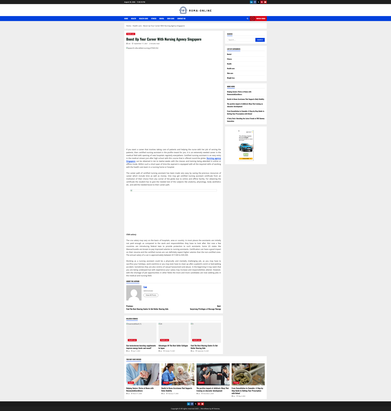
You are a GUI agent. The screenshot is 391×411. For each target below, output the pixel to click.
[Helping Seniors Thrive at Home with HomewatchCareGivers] (142, 374)
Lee (129, 44)
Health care (143, 18)
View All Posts (151, 295)
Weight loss (231, 78)
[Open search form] (247, 19)
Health (133, 18)
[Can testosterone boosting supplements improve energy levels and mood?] (141, 333)
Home (126, 18)
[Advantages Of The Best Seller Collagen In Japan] (174, 333)
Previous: (147, 307)
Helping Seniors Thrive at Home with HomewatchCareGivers (239, 93)
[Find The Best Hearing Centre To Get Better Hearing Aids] (206, 333)
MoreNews (205, 409)
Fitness (153, 18)
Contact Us (181, 18)
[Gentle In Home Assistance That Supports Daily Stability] (177, 374)
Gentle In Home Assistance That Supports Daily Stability (245, 99)
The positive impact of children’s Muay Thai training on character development (213, 389)
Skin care (170, 18)
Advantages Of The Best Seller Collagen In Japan (173, 346)
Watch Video (260, 18)
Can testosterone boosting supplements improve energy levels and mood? (141, 346)
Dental (161, 18)
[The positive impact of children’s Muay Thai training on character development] (213, 374)
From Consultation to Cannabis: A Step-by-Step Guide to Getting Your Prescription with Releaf (245, 112)
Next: (205, 307)
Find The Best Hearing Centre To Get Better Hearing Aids (204, 346)
